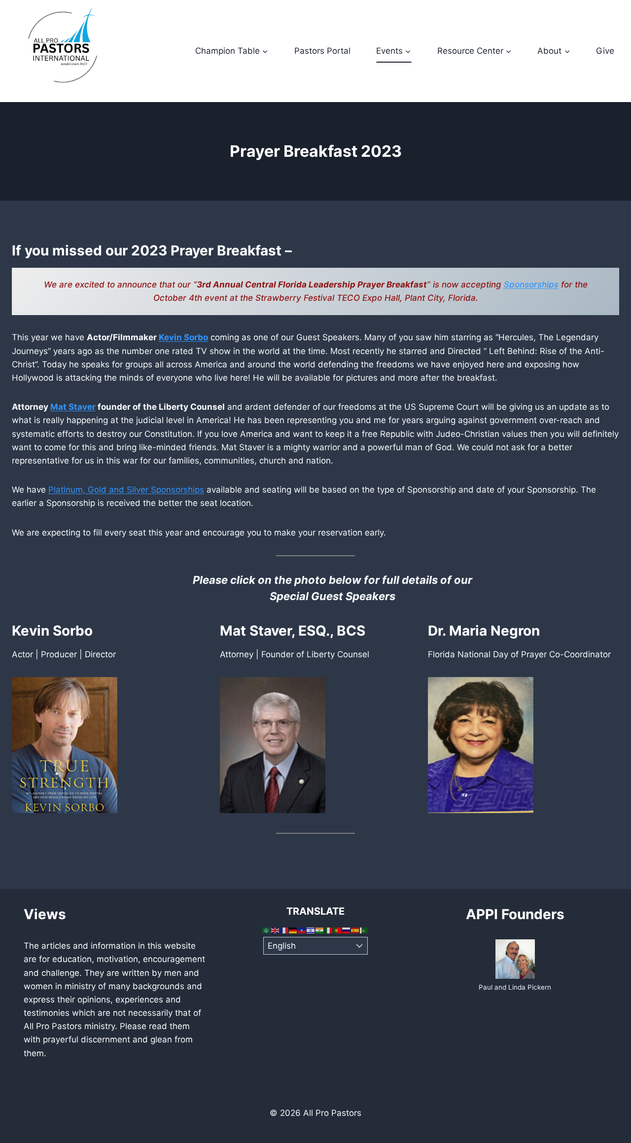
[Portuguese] (337, 930)
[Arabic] (266, 930)
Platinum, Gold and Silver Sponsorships (126, 490)
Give (605, 51)
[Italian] (328, 930)
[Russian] (346, 930)
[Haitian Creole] (302, 930)
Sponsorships (531, 284)
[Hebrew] (311, 930)
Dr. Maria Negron (484, 630)
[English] (275, 930)
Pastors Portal (322, 51)
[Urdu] (364, 930)
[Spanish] (355, 930)
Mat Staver (73, 407)
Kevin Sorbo (183, 337)
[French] (284, 930)
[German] (293, 930)
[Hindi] (320, 930)
